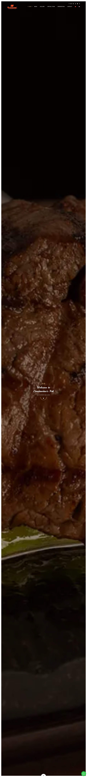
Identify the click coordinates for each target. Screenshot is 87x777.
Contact (69, 6)
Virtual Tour (51, 6)
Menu (35, 6)
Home (30, 6)
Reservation (61, 6)
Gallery (42, 6)
